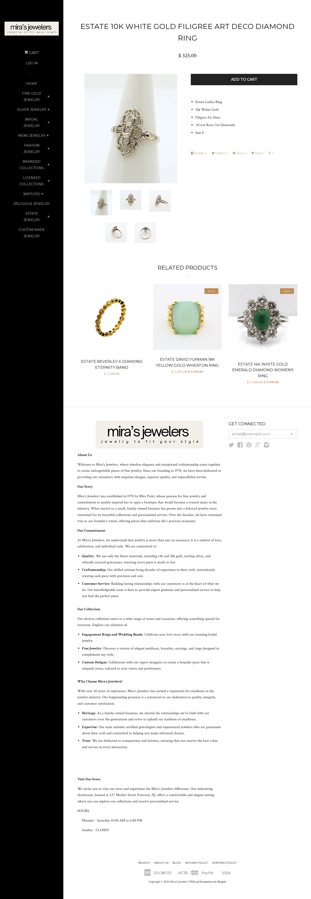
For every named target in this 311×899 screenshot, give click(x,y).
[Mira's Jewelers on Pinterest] (249, 446)
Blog (177, 862)
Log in (32, 63)
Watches (31, 194)
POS (192, 882)
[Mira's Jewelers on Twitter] (231, 446)
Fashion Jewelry (31, 148)
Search (144, 862)
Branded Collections (32, 165)
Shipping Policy (224, 862)
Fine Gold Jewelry (31, 96)
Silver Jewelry (31, 110)
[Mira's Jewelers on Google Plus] (257, 446)
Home (31, 84)
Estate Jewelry (31, 216)
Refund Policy (196, 862)
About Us (161, 862)
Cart (33, 53)
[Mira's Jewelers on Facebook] (240, 446)
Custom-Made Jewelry (32, 233)
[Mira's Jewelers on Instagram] (266, 446)
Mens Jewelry (32, 136)
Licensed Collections (32, 181)
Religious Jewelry (32, 204)
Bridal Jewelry (31, 122)
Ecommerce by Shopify (213, 882)
